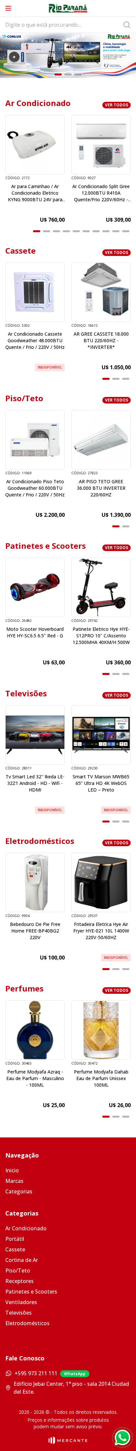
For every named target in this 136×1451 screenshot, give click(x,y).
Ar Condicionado (26, 1228)
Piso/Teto (17, 1270)
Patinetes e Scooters (31, 1291)
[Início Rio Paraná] (68, 8)
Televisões (18, 1312)
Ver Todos (116, 105)
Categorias (18, 1191)
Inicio (12, 1170)
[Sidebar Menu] (8, 8)
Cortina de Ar (21, 1260)
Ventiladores (21, 1302)
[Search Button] (128, 24)
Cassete (15, 1249)
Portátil (14, 1238)
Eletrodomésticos (27, 1323)
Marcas (14, 1181)
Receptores (19, 1281)
